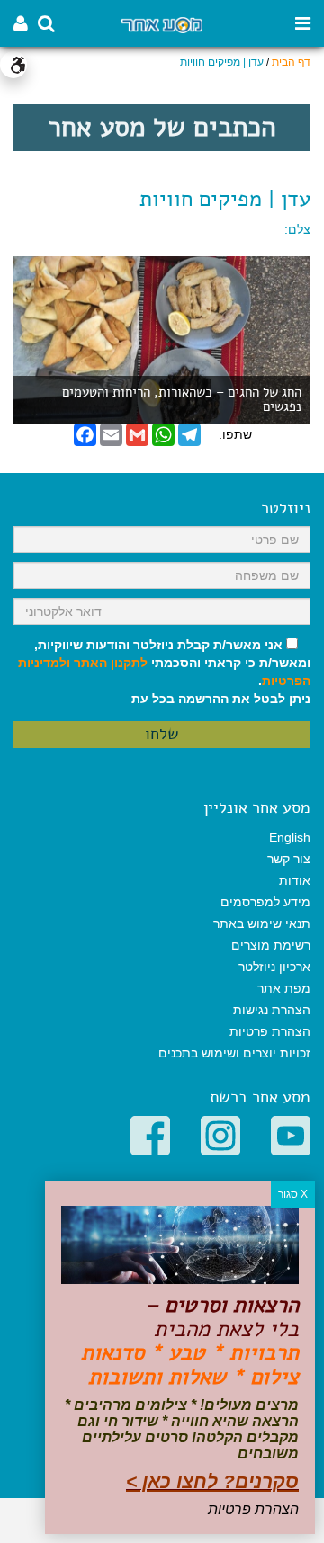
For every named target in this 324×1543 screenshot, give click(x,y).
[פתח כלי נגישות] (13, 64)
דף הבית (291, 62)
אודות (294, 880)
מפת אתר (283, 988)
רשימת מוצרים (270, 945)
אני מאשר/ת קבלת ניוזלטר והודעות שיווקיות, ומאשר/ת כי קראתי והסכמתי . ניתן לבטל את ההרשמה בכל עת (164, 672)
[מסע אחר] (162, 24)
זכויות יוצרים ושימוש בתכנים (234, 1053)
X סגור (293, 1194)
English (289, 837)
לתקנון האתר (111, 663)
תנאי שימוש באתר (261, 923)
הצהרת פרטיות (270, 1031)
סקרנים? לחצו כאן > (212, 1481)
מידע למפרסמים (265, 902)
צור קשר (288, 859)
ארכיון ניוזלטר (274, 966)
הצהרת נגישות (271, 1010)
